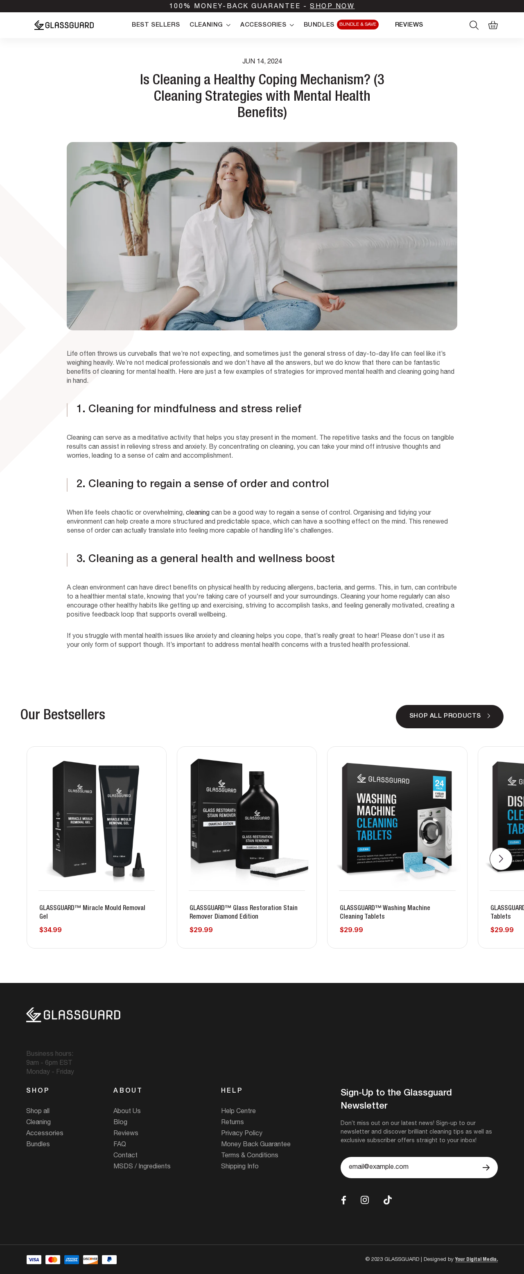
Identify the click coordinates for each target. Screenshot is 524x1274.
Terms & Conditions (249, 1156)
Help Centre (238, 1112)
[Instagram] (365, 1200)
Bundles (38, 1145)
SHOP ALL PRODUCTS (445, 716)
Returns (232, 1123)
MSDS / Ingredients (142, 1167)
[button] (501, 858)
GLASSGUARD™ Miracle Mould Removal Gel (92, 913)
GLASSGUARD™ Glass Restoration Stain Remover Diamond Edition (244, 913)
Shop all (38, 1112)
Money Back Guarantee (256, 1145)
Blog (120, 1123)
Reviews (125, 1134)
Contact (125, 1156)
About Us (127, 1112)
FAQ (119, 1145)
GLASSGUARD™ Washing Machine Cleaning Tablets (385, 913)
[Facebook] (344, 1200)
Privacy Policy (241, 1134)
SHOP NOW (332, 7)
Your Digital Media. (476, 1260)
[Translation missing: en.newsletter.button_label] (486, 1167)
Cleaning (38, 1123)
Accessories (44, 1134)
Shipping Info (240, 1167)
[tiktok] (388, 1200)
